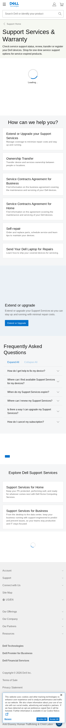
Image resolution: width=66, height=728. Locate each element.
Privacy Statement (12, 687)
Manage (8, 719)
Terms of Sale (9, 680)
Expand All (13, 362)
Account (6, 570)
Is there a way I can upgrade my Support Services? (29, 411)
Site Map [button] (7, 592)
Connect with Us (11, 585)
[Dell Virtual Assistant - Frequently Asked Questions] (59, 723)
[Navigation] (4, 4)
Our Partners (9, 626)
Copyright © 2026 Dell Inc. (16, 673)
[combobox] (33, 13)
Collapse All (30, 362)
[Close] (61, 695)
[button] (54, 4)
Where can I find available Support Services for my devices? (31, 381)
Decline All (42, 719)
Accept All (54, 719)
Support (6, 578)
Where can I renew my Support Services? (29, 400)
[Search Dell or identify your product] (60, 13)
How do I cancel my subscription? (25, 422)
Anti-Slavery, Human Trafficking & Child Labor (27, 724)
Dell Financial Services (15, 660)
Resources (8, 633)
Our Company (10, 619)
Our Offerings (9, 611)
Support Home (14, 24)
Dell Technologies (12, 646)
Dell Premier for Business (17, 653)
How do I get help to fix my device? (26, 371)
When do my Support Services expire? (28, 392)
